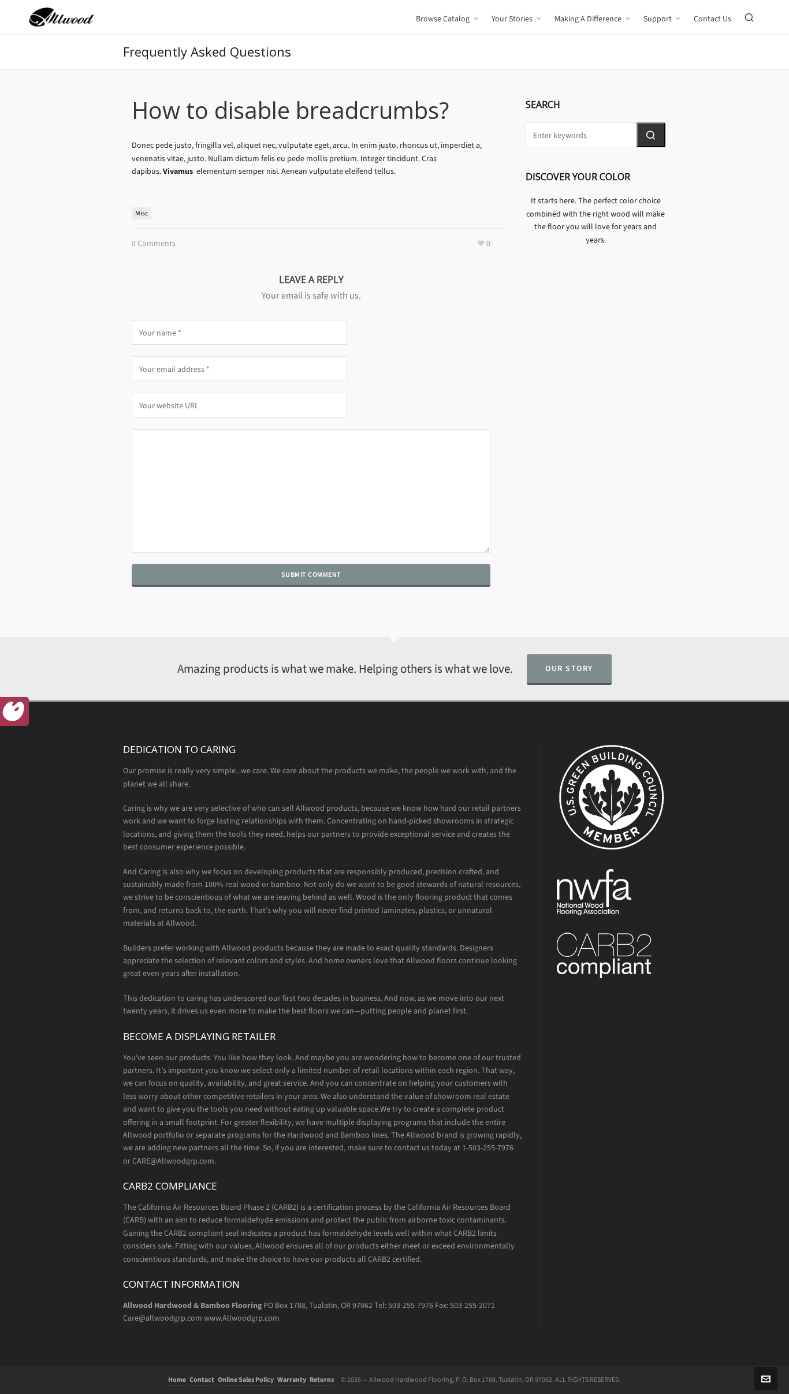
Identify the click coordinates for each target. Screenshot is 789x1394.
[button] (651, 134)
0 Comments (154, 243)
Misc (141, 213)
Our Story (569, 668)
